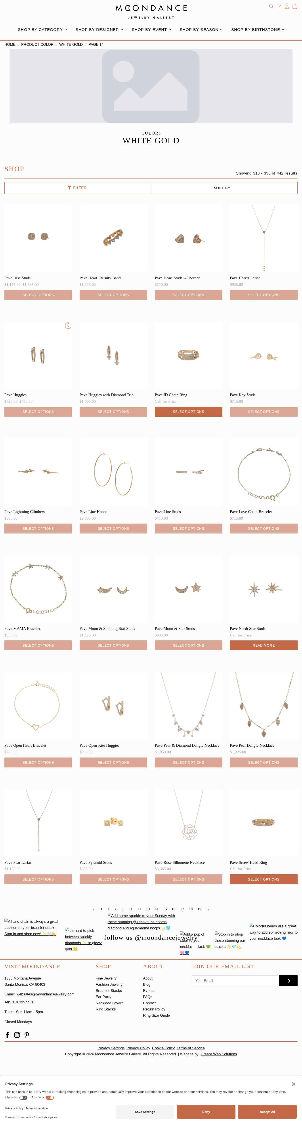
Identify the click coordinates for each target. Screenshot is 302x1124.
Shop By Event (149, 29)
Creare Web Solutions (219, 1054)
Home (9, 44)
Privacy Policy (138, 1048)
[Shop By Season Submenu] (222, 29)
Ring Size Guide (156, 1015)
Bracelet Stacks (109, 991)
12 (139, 909)
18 (191, 909)
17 (182, 909)
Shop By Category (40, 29)
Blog (146, 984)
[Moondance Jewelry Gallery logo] (151, 12)
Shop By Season (199, 29)
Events (149, 991)
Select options (38, 295)
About (148, 978)
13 (148, 909)
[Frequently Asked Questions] (279, 6)
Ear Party (103, 997)
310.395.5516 (23, 1002)
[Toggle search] (271, 6)
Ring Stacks (106, 1009)
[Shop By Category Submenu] (67, 29)
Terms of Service (191, 1048)
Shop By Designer (97, 29)
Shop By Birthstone (255, 29)
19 (199, 909)
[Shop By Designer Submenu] (123, 29)
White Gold (71, 44)
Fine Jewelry (106, 978)
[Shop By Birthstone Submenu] (284, 29)
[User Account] (287, 6)
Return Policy (154, 1009)
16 (174, 909)
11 (131, 909)
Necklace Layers (110, 1003)
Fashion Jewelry (109, 984)
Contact (149, 1003)
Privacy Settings (111, 1048)
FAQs (147, 997)
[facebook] (7, 1035)
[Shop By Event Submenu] (171, 29)
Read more (264, 645)
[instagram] (17, 1035)
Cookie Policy (163, 1048)
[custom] (27, 1035)
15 (165, 909)
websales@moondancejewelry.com (46, 994)
